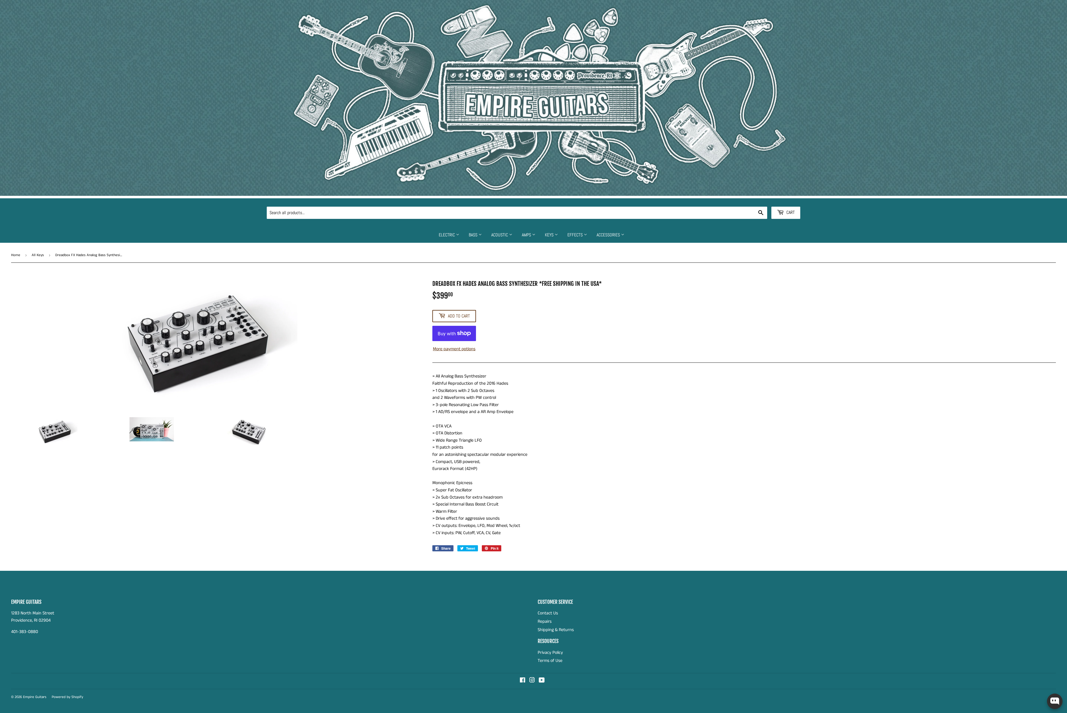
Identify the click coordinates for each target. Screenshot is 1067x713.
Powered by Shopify (67, 697)
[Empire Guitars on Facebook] (522, 681)
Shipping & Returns (556, 630)
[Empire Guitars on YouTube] (542, 681)
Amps (527, 235)
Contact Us (548, 613)
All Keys (38, 255)
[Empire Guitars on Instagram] (532, 681)
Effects (575, 235)
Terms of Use (550, 660)
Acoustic (500, 235)
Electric (447, 235)
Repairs (545, 621)
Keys (550, 235)
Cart (790, 212)
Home (15, 255)
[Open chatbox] (1055, 701)
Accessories (609, 235)
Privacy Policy (550, 652)
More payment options (454, 349)
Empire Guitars (34, 697)
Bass (473, 235)
